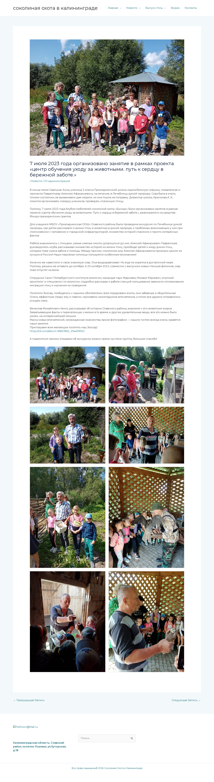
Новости (36, 181)
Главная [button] (113, 7)
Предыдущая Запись (28, 700)
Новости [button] (131, 7)
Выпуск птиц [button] (154, 7)
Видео (175, 7)
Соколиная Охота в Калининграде (55, 8)
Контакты (191, 7)
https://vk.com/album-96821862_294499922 (57, 331)
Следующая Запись (186, 700)
